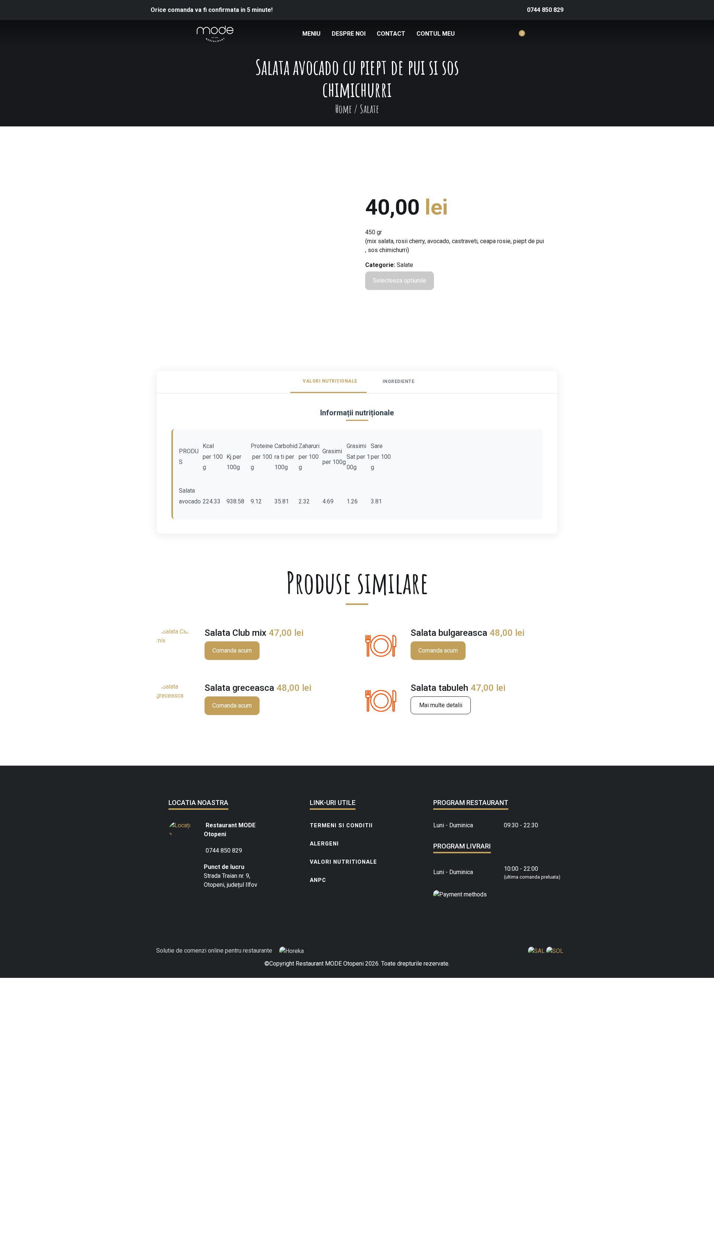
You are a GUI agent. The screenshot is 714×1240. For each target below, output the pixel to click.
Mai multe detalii (440, 705)
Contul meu (435, 33)
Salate (405, 264)
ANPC (318, 880)
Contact (391, 33)
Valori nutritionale (343, 862)
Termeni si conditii (341, 825)
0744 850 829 (545, 9)
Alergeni (324, 843)
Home (343, 109)
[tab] (328, 381)
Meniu (311, 33)
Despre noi (349, 33)
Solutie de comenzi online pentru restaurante (215, 950)
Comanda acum (232, 650)
